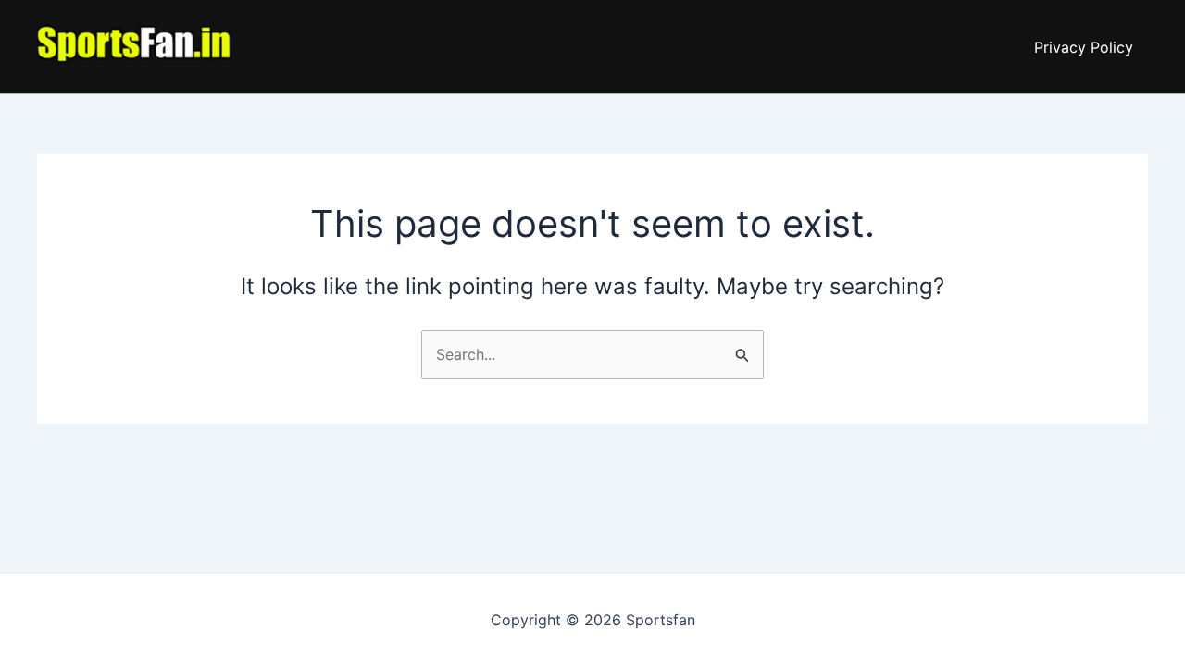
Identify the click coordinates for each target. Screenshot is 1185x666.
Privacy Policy (1083, 47)
